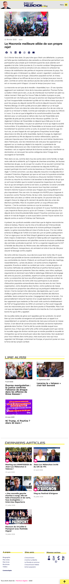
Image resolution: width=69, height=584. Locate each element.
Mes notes (6, 560)
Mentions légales (22, 581)
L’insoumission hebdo (32, 564)
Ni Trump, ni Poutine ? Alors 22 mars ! (17, 421)
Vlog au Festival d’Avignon (46, 493)
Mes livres (6, 562)
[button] (66, 4)
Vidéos (5, 567)
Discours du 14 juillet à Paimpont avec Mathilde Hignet (16, 528)
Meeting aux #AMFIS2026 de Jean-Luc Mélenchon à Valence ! (18, 466)
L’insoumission (29, 557)
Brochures (6, 564)
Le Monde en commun (32, 562)
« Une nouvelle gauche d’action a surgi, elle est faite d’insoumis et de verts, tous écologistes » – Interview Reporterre (18, 497)
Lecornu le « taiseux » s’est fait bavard (49, 384)
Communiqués (7, 570)
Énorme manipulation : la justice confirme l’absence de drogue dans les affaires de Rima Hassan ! (17, 389)
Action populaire (30, 567)
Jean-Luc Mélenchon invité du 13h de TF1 (46, 465)
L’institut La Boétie (31, 560)
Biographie (6, 557)
